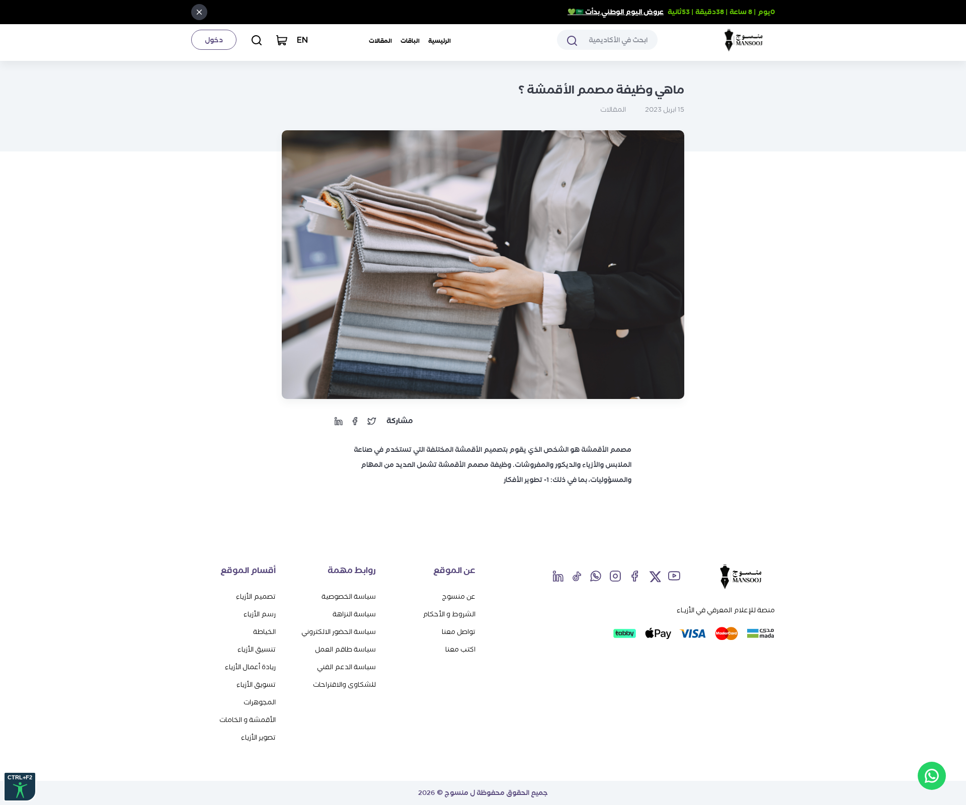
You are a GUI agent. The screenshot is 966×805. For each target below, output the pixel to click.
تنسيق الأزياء (256, 649)
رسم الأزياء (260, 614)
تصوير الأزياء (258, 737)
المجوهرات (260, 702)
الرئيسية (439, 41)
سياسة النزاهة (354, 614)
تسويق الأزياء (256, 684)
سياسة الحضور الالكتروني (338, 631)
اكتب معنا (460, 649)
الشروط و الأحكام (449, 614)
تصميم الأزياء (256, 596)
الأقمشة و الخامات (247, 720)
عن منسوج (458, 596)
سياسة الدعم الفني (346, 667)
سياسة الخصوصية (348, 596)
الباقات (410, 41)
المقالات (380, 41)
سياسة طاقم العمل (345, 649)
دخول (214, 40)
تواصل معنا (458, 631)
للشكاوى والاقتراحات (344, 684)
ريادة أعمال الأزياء (250, 667)
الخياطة (264, 631)
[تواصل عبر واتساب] (932, 776)
